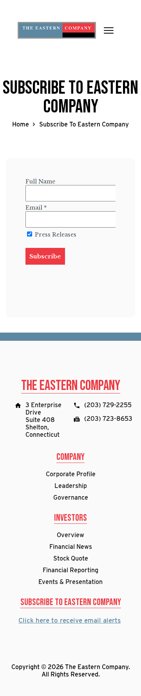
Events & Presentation (70, 582)
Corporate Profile (71, 474)
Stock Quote (70, 558)
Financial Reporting (70, 570)
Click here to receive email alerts (69, 620)
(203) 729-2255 (108, 405)
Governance (70, 497)
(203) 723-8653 (108, 418)
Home (20, 124)
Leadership (70, 486)
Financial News (70, 546)
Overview (70, 535)
